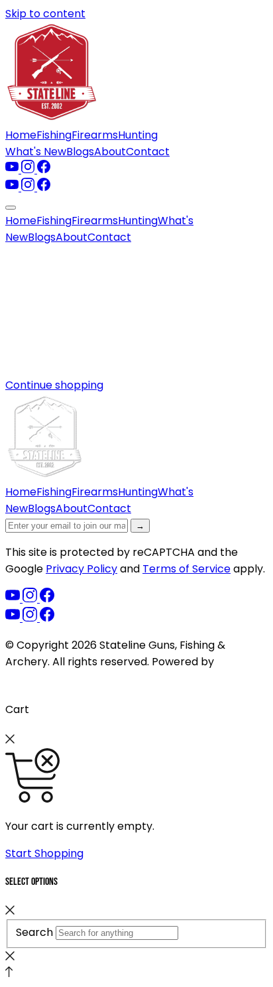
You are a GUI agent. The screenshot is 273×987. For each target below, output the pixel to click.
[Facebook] (43, 169)
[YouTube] (13, 169)
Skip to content (45, 13)
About (110, 151)
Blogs (80, 151)
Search (34, 932)
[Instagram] (29, 169)
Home (20, 135)
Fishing (54, 135)
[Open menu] (10, 208)
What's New (35, 151)
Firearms (95, 135)
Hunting (138, 135)
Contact (148, 151)
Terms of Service (186, 568)
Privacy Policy (81, 568)
